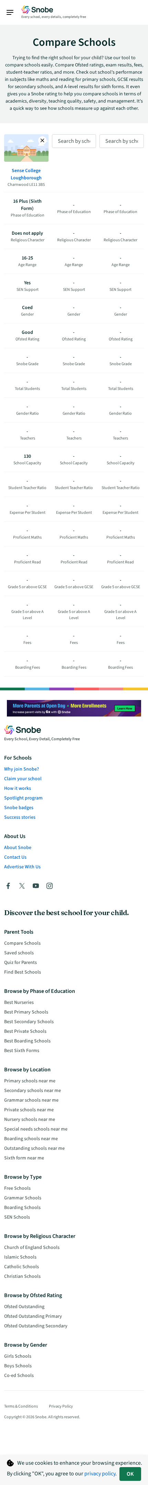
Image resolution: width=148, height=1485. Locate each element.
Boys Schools (18, 1365)
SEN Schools (17, 1217)
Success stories (19, 817)
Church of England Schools (32, 1247)
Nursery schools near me (29, 1119)
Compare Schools (22, 943)
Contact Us (15, 857)
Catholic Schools (21, 1266)
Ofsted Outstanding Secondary (35, 1326)
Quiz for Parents (20, 962)
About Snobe (17, 847)
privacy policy (99, 1473)
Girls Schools (17, 1356)
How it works (17, 788)
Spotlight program (23, 798)
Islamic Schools (20, 1257)
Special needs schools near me (35, 1129)
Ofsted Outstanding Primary (33, 1316)
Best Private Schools (25, 1031)
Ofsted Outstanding (24, 1306)
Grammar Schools (22, 1198)
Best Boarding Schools (27, 1041)
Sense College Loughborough (26, 174)
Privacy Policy (61, 1406)
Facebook (8, 886)
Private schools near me (29, 1109)
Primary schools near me (29, 1081)
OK (130, 1474)
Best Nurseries (19, 1002)
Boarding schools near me (31, 1138)
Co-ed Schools (19, 1375)
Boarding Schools (22, 1207)
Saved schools (19, 953)
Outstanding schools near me (34, 1148)
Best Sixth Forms (21, 1050)
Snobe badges (18, 807)
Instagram (49, 886)
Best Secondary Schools (29, 1021)
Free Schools (17, 1188)
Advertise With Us (22, 866)
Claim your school (23, 778)
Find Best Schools (22, 972)
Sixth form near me (24, 1158)
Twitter (22, 886)
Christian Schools (22, 1276)
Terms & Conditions (21, 1406)
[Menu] (13, 12)
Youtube (36, 886)
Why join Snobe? (21, 769)
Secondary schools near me (32, 1090)
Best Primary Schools (26, 1012)
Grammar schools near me (31, 1100)
